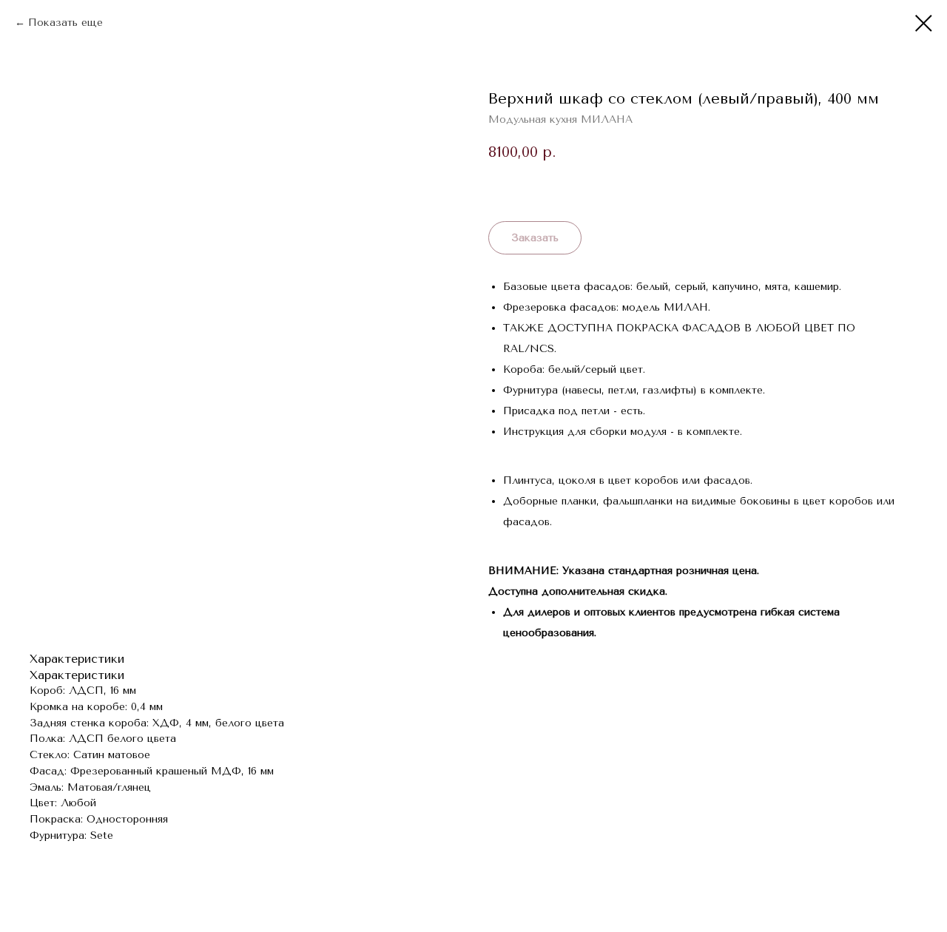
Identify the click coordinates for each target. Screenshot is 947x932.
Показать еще (65, 22)
